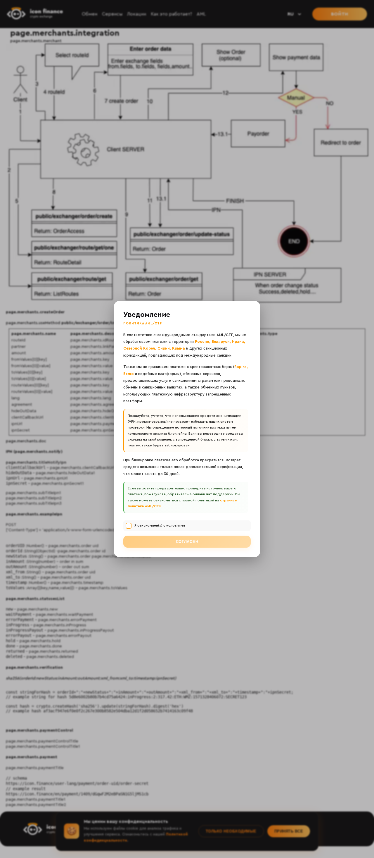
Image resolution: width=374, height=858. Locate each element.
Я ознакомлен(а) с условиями (159, 525)
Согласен (187, 541)
